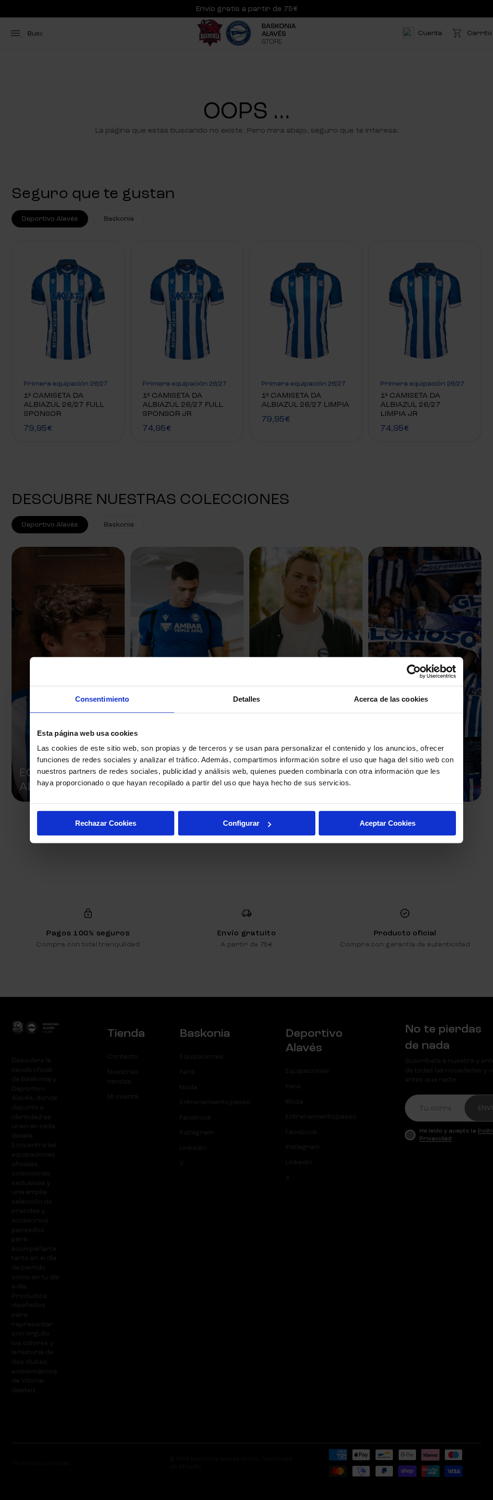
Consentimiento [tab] (102, 699)
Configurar (241, 823)
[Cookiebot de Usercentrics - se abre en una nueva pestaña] (414, 671)
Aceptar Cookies (387, 823)
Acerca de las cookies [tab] (391, 699)
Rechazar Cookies (105, 823)
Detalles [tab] (246, 699)
